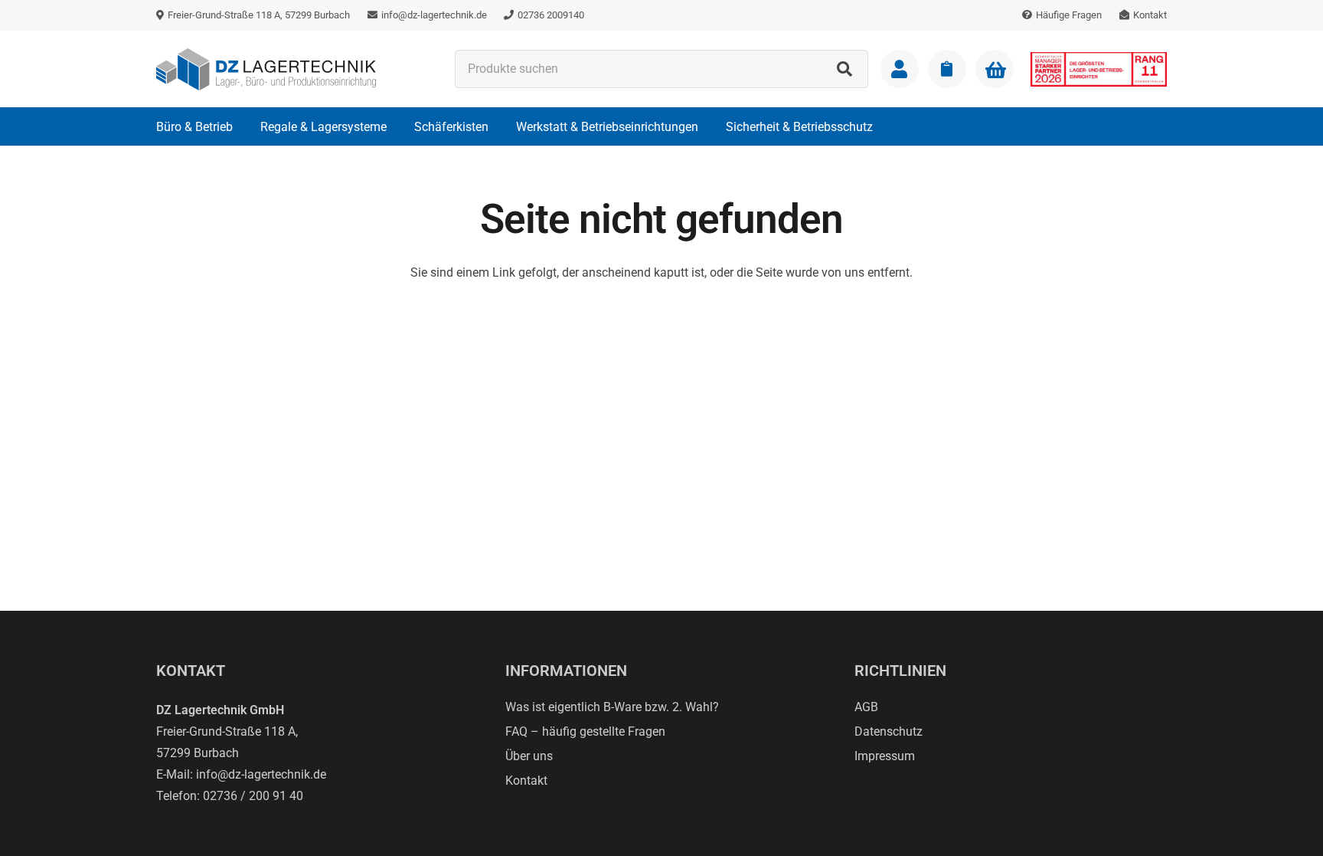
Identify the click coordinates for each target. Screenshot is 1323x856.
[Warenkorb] (994, 70)
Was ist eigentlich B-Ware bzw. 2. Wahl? (612, 707)
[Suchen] (844, 69)
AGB (866, 707)
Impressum (884, 756)
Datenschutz (888, 731)
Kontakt (526, 780)
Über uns (529, 756)
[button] (244, 126)
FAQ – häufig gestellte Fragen (585, 731)
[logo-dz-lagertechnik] (266, 69)
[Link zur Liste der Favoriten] (947, 69)
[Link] (899, 69)
